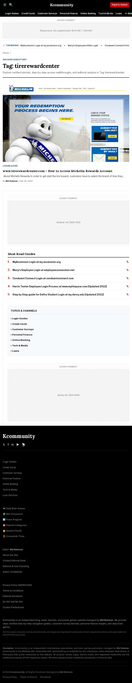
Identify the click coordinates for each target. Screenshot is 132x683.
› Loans (15, 350)
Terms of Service (28, 677)
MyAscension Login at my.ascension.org (40, 45)
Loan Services (10, 495)
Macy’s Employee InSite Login (83, 45)
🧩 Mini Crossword (13, 514)
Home (6, 52)
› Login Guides (19, 318)
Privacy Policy (10, 677)
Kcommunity (62, 4)
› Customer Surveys (22, 329)
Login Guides (12, 13)
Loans (119, 13)
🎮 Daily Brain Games (14, 508)
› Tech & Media (19, 345)
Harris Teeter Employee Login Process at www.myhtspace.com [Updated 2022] (60, 286)
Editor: (13, 549)
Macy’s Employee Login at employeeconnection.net (43, 270)
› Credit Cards (19, 324)
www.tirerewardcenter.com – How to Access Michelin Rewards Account (57, 171)
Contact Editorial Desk (14, 560)
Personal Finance (69, 13)
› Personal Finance (21, 334)
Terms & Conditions (13, 590)
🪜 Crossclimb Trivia (13, 536)
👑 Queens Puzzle (12, 530)
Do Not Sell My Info (13, 601)
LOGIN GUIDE (10, 166)
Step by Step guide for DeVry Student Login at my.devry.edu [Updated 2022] (58, 294)
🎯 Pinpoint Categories (15, 525)
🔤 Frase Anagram (12, 519)
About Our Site (10, 555)
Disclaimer (45, 677)
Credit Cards (28, 13)
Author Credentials (12, 571)
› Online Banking (20, 340)
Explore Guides (120, 4)
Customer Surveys (47, 13)
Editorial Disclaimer (13, 596)
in (13, 444)
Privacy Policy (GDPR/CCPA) (17, 585)
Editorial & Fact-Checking (16, 566)
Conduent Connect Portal (117, 45)
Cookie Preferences (13, 607)
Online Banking (88, 13)
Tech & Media (105, 13)
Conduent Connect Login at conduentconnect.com (43, 278)
